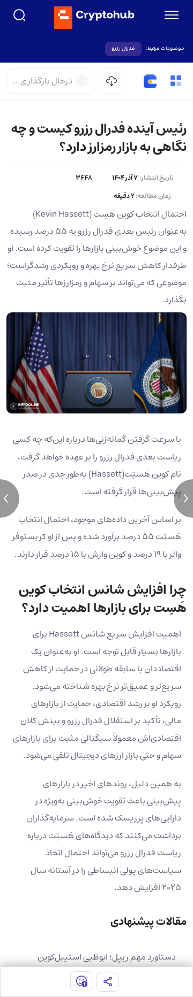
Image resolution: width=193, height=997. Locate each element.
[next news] (183, 498)
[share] (107, 982)
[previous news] (9, 498)
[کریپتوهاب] (94, 17)
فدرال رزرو (123, 48)
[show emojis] (81, 981)
